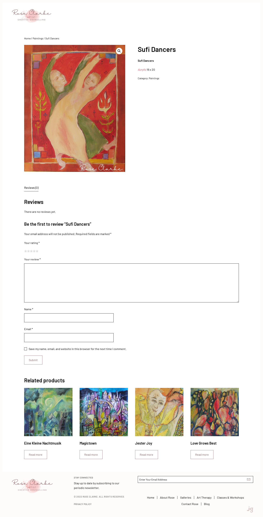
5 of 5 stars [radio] (37, 251)
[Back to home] (32, 13)
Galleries (185, 497)
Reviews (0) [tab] (31, 187)
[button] (119, 51)
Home (27, 38)
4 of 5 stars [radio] (34, 251)
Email (28, 329)
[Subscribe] (248, 479)
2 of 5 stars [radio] (28, 251)
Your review (32, 259)
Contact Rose (189, 504)
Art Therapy (204, 497)
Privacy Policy (83, 504)
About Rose (167, 497)
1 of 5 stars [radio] (25, 251)
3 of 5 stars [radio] (31, 251)
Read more (35, 454)
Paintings (38, 38)
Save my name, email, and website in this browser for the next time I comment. (77, 349)
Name (28, 309)
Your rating (32, 242)
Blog (207, 504)
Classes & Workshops (230, 497)
